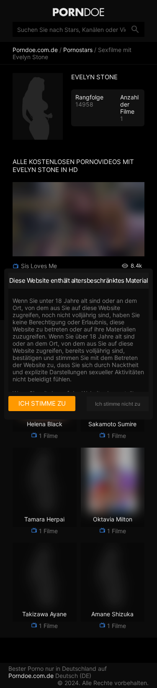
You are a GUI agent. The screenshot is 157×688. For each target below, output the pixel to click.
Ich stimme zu (42, 403)
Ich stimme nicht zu (117, 404)
